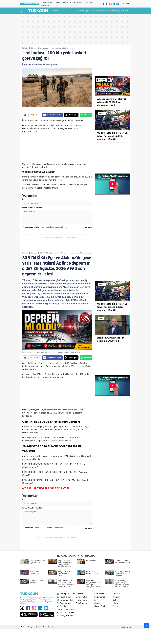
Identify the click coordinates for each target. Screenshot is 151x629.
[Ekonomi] (112, 120)
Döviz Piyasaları (47, 2)
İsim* (24, 199)
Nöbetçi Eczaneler (62, 2)
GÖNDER (88, 228)
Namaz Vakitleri (77, 2)
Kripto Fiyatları (82, 600)
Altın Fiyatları (81, 603)
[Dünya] (112, 324)
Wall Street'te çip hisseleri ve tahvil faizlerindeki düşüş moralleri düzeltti (112, 136)
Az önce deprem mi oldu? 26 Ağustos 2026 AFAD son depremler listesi (111, 102)
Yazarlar (63, 606)
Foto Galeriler (88, 2)
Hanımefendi (99, 606)
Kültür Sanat (99, 597)
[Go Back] (146, 625)
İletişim (116, 606)
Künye (115, 603)
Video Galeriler (45, 5)
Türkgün (25, 48)
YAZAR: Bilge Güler (48, 110)
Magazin (116, 597)
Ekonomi (79, 594)
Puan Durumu (66, 603)
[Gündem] (112, 86)
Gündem (34, 253)
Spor (96, 600)
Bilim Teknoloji (100, 594)
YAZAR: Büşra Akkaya (51, 353)
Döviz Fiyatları (82, 597)
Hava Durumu (65, 597)
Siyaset (97, 603)
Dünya (33, 48)
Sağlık (115, 600)
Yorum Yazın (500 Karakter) (32, 208)
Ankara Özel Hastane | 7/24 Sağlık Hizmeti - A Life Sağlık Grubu (66, 612)
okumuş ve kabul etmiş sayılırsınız (45, 227)
